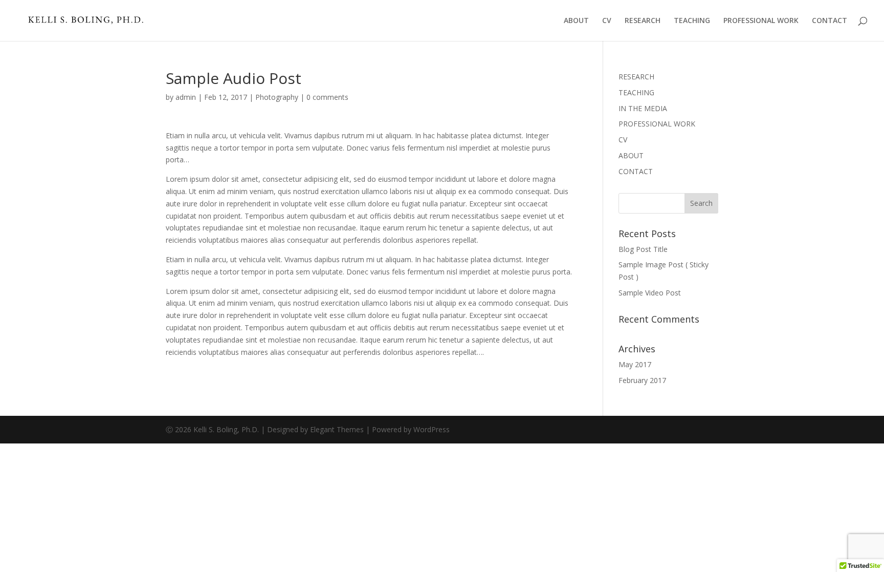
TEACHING (692, 21)
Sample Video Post (649, 293)
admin (185, 97)
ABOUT (576, 21)
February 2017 (642, 380)
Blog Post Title (643, 249)
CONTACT (829, 21)
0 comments (327, 97)
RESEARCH (642, 21)
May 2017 (634, 364)
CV (606, 21)
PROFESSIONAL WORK (761, 21)
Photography (276, 97)
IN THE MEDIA (642, 108)
